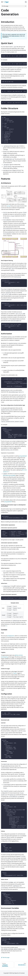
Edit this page (6, 957)
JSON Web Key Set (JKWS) (9, 475)
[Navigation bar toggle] (2, 2)
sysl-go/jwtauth (23, 456)
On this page (5, 6)
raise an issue (15, 36)
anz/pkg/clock (10, 635)
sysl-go (8, 206)
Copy (25, 55)
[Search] (26, 2)
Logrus (15, 673)
